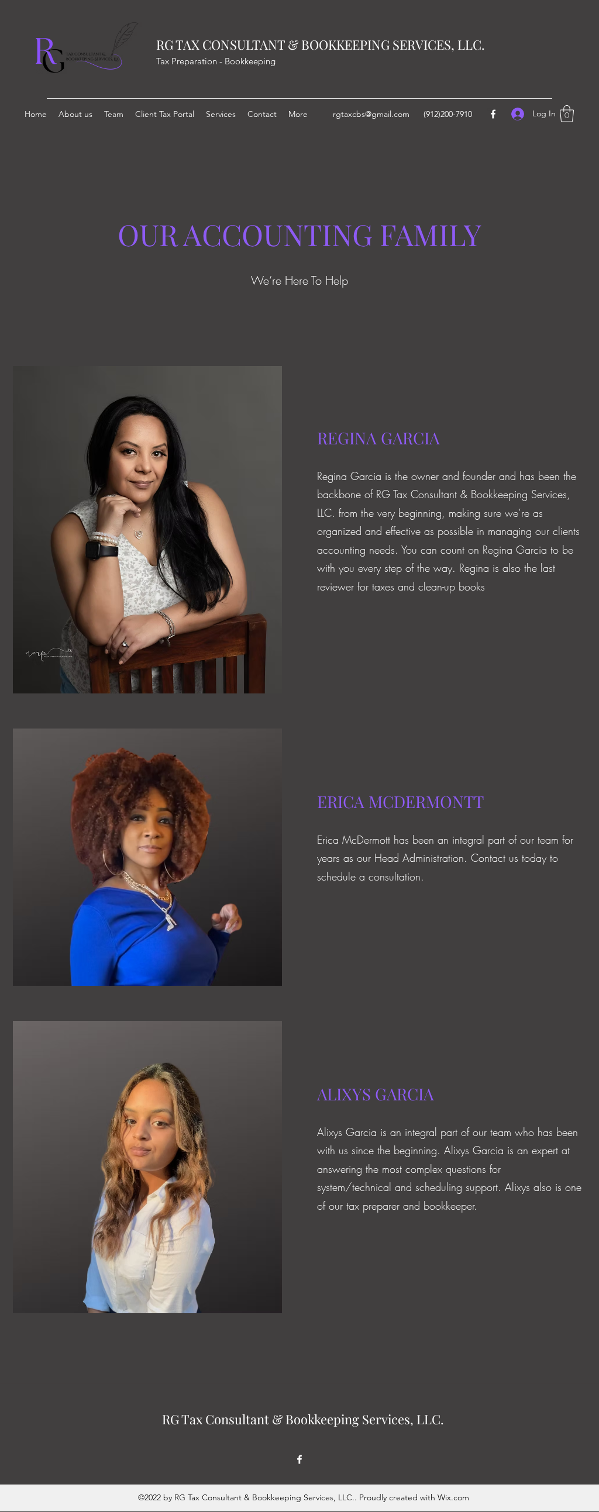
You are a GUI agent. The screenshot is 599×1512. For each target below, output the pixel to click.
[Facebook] (493, 114)
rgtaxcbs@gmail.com (371, 114)
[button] (567, 113)
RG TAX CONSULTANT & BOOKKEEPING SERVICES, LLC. (320, 44)
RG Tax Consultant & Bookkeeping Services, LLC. (303, 1419)
